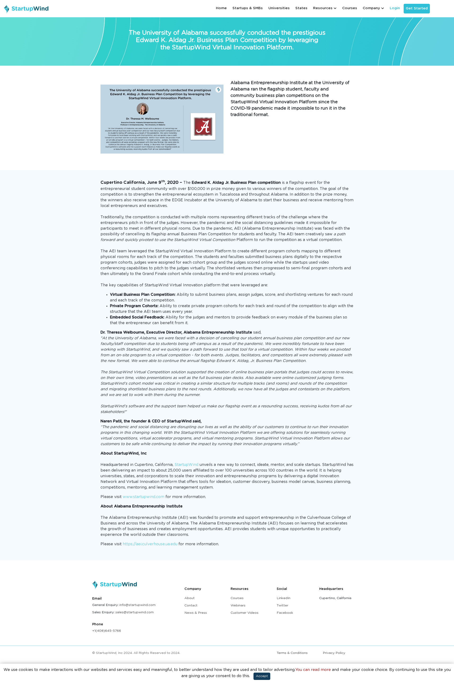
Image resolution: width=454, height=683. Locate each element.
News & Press (195, 612)
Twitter (282, 605)
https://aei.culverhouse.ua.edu (150, 544)
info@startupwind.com (137, 605)
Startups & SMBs (247, 8)
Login (395, 8)
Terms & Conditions (292, 653)
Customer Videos (244, 612)
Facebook (285, 612)
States (301, 8)
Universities (279, 8)
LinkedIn (283, 598)
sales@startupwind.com (134, 612)
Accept (262, 676)
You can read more (313, 670)
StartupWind (186, 465)
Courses (349, 8)
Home (221, 8)
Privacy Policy (334, 653)
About (189, 598)
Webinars (238, 605)
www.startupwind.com (144, 497)
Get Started (417, 8)
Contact (190, 605)
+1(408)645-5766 (106, 630)
